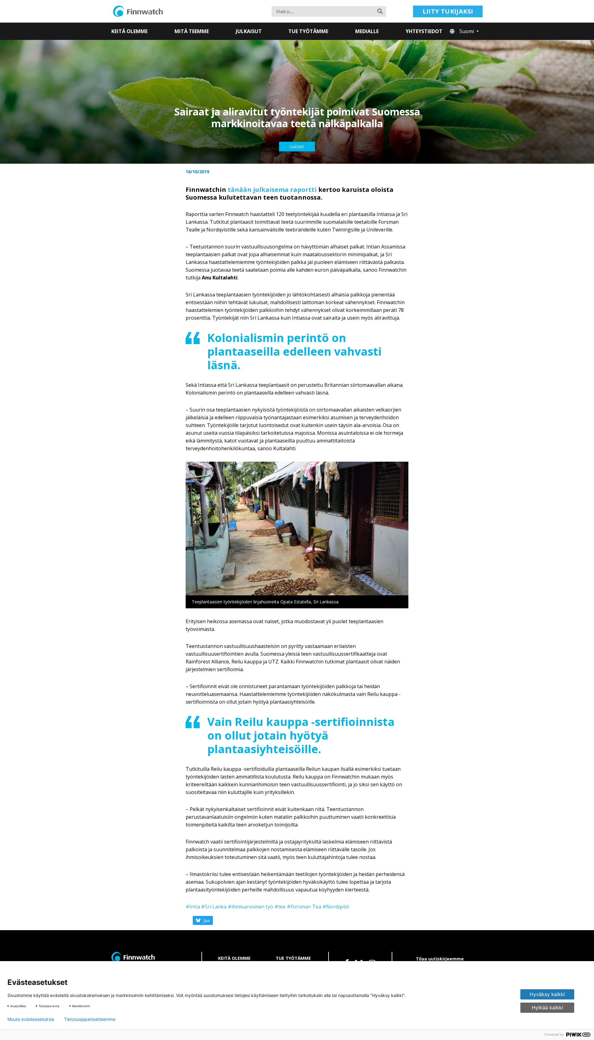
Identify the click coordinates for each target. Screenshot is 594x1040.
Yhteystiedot (424, 31)
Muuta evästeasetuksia (30, 1019)
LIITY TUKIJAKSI (448, 11)
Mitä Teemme (191, 31)
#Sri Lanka (213, 906)
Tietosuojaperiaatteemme (89, 1019)
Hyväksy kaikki (547, 994)
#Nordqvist (335, 906)
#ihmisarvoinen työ (250, 906)
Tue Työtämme (308, 31)
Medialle (367, 31)
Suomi (467, 31)
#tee (280, 906)
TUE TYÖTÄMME (293, 958)
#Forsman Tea (304, 906)
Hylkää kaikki (547, 1007)
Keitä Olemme (129, 31)
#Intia (193, 906)
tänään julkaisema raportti (272, 189)
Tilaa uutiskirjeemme (440, 959)
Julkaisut (249, 31)
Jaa (207, 920)
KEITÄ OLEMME (234, 958)
